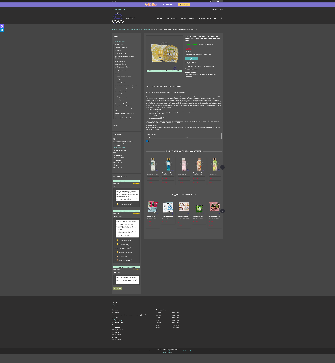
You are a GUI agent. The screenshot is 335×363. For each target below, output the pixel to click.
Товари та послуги (171, 18)
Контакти (192, 18)
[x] (148, 141)
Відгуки (115, 125)
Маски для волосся (144, 29)
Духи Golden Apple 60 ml (121, 103)
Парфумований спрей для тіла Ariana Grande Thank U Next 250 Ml (126, 192)
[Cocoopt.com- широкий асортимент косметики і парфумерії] (118, 18)
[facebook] (147, 141)
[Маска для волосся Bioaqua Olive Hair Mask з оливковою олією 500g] (199, 208)
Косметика (118, 50)
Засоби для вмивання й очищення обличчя (124, 57)
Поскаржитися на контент (176, 350)
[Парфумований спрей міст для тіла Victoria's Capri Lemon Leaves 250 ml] (168, 164)
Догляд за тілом (119, 94)
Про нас (183, 18)
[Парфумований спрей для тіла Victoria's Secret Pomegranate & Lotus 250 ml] (184, 164)
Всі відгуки (117, 288)
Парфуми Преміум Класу (121, 47)
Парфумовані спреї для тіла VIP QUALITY (124, 109)
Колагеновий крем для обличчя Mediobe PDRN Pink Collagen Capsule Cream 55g (126, 228)
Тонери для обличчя (120, 64)
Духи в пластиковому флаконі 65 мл (125, 88)
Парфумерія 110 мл (120, 91)
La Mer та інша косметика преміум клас (126, 85)
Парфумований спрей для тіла (123, 106)
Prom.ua (176, 349)
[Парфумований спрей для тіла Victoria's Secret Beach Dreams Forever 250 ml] (199, 164)
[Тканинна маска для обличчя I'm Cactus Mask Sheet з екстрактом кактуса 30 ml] (215, 208)
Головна (159, 18)
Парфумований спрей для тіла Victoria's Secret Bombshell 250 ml (127, 195)
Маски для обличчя (120, 70)
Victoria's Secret (119, 44)
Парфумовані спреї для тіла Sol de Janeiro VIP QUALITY (124, 114)
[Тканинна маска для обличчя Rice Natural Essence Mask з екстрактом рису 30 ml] (184, 208)
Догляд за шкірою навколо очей (124, 76)
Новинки (116, 122)
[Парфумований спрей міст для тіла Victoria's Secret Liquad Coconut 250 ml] (153, 164)
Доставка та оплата (205, 18)
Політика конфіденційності (190, 350)
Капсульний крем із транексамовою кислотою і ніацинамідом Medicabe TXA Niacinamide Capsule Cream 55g (127, 223)
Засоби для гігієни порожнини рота (125, 97)
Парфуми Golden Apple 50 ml (123, 118)
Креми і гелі (118, 73)
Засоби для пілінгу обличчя (122, 67)
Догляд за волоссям (132, 29)
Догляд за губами (120, 82)
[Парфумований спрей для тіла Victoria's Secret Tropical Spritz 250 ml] (215, 164)
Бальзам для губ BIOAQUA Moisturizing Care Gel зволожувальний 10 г (126, 198)
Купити (191, 59)
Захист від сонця (119, 100)
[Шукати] (221, 18)
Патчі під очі (118, 79)
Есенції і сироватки (120, 61)
